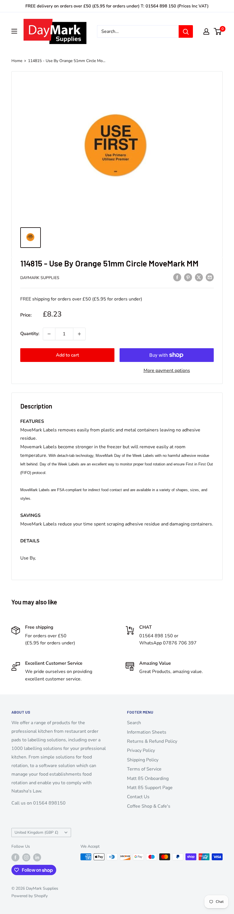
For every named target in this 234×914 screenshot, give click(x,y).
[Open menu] (14, 31)
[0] (217, 31)
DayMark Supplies (39, 277)
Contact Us (138, 797)
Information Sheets (146, 732)
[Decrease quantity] (49, 334)
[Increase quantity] (79, 334)
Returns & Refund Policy (152, 741)
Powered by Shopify (29, 896)
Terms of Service (144, 769)
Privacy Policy (141, 750)
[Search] (186, 31)
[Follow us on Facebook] (15, 857)
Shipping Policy (142, 760)
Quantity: (29, 333)
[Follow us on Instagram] (26, 857)
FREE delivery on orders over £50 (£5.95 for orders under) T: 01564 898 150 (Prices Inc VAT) (117, 6)
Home (16, 60)
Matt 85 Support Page (150, 787)
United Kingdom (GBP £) (36, 832)
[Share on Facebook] (177, 277)
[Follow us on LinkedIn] (37, 857)
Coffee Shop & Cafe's (148, 806)
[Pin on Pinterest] (188, 277)
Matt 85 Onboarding (148, 778)
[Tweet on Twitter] (199, 277)
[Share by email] (210, 277)
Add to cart (67, 355)
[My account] (206, 31)
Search (134, 723)
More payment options (167, 370)
